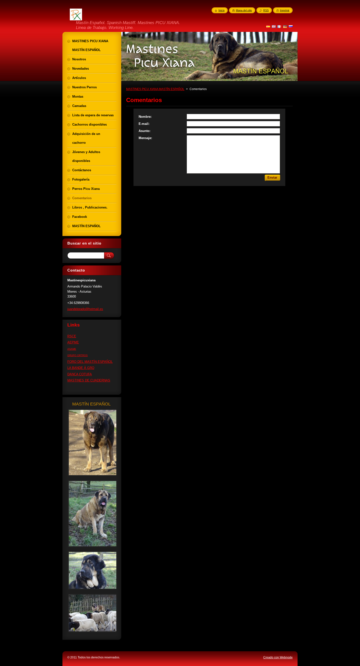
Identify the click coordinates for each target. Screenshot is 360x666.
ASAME (71, 349)
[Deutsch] (285, 26)
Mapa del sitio (244, 10)
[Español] (268, 26)
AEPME (73, 342)
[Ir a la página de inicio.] (76, 17)
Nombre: (145, 116)
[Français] (279, 26)
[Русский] (291, 26)
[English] (274, 26)
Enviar (272, 177)
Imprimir (284, 10)
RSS (266, 10)
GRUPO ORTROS (77, 355)
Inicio (221, 10)
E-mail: (144, 124)
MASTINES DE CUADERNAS (88, 380)
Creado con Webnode (278, 657)
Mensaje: (145, 138)
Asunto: (144, 131)
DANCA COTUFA (79, 374)
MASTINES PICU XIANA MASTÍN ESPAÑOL (155, 89)
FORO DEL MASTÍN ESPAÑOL (90, 362)
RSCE (71, 336)
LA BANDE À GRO (80, 368)
